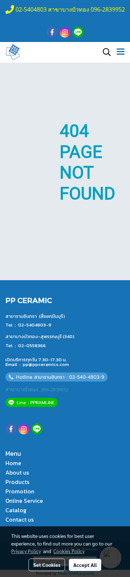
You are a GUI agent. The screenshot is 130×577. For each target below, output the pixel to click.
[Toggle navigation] (121, 52)
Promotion (19, 491)
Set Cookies (46, 564)
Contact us (19, 519)
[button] (104, 52)
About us (17, 472)
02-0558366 (32, 345)
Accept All (85, 564)
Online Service (24, 500)
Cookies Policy (68, 551)
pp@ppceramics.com (46, 364)
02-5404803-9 (34, 324)
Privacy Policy (26, 551)
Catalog (15, 510)
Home (13, 463)
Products (17, 481)
